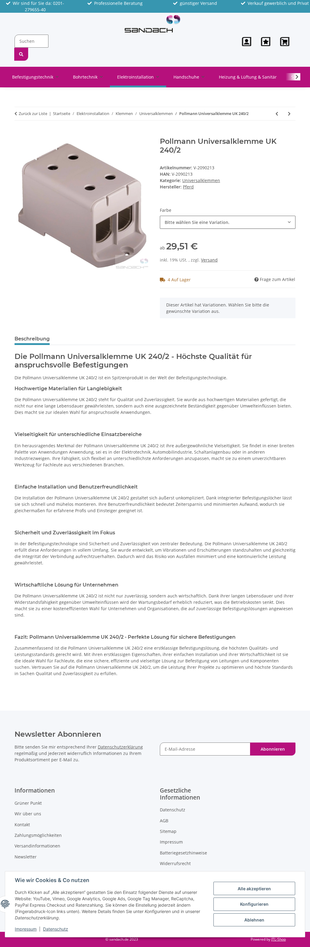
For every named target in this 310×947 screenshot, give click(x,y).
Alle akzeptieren (254, 888)
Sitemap (168, 831)
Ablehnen (254, 919)
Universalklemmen (201, 180)
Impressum (26, 929)
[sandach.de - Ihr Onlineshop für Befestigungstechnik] (152, 24)
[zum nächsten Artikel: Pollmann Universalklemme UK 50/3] (289, 113)
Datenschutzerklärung (120, 747)
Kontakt (22, 824)
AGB (164, 821)
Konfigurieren (254, 904)
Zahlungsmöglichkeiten (38, 835)
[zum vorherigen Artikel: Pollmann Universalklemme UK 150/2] (277, 113)
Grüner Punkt (28, 803)
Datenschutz (55, 929)
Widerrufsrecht (175, 863)
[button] (246, 42)
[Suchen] (21, 54)
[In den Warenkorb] (19, 133)
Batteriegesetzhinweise (183, 853)
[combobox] (227, 222)
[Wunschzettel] (265, 42)
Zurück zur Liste (33, 113)
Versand (209, 260)
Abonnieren (273, 749)
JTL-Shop (278, 939)
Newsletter (26, 857)
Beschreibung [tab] (32, 339)
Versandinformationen (37, 846)
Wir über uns (28, 814)
